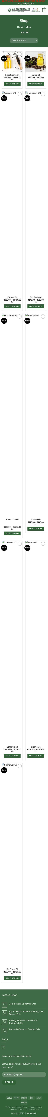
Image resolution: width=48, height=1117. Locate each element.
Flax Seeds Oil (35, 297)
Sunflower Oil (12, 969)
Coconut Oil (12, 297)
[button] (3, 10)
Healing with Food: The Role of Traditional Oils (23, 1021)
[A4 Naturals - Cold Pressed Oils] (23, 10)
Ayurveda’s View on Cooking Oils (24, 1029)
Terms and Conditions (16, 1107)
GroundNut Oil (12, 520)
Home (20, 27)
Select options (12, 84)
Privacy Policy (35, 1107)
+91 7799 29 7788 (25, 4)
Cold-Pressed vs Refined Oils (22, 1004)
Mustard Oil (36, 520)
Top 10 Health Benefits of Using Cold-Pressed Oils (26, 1012)
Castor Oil (36, 75)
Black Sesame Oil (12, 75)
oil (4, 1047)
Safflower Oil (12, 747)
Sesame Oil (35, 747)
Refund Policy (32, 1109)
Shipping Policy (17, 1109)
